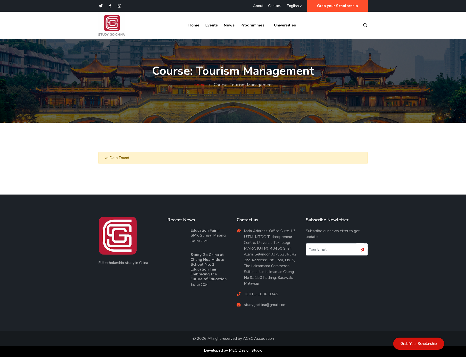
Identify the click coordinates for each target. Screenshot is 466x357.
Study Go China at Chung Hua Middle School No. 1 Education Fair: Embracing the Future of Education (209, 267)
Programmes (253, 25)
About (258, 5)
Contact (274, 5)
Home (194, 25)
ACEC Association (258, 338)
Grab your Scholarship (337, 5)
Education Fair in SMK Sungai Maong (208, 233)
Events (211, 25)
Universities (285, 25)
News (229, 25)
